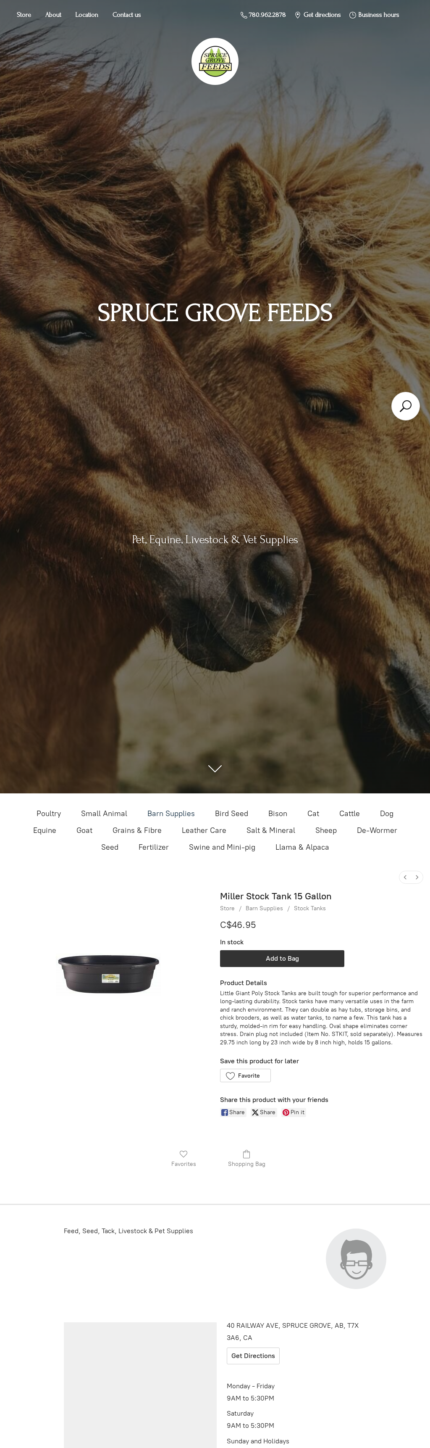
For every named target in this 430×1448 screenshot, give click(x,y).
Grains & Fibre (137, 830)
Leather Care (204, 830)
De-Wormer (377, 830)
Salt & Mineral (270, 830)
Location (87, 14)
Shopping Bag (246, 1164)
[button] (245, 1075)
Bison (277, 813)
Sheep (326, 830)
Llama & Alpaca (302, 847)
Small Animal (104, 813)
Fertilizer (154, 847)
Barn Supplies (171, 813)
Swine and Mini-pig (222, 847)
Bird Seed (231, 813)
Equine (44, 830)
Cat (313, 813)
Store (24, 14)
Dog (386, 813)
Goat (84, 830)
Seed (109, 847)
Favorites (183, 1164)
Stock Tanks (310, 908)
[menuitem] (405, 877)
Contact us (127, 14)
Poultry (49, 813)
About (53, 14)
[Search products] (405, 406)
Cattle (349, 813)
